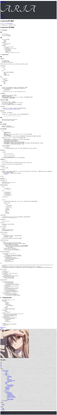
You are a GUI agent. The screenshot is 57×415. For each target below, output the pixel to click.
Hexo (2, 414)
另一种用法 (5, 174)
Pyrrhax (2, 2)
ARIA (9, 414)
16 (0, 366)
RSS (1, 367)
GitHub (3, 408)
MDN (3, 409)
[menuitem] (29, 14)
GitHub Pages (4, 413)
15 (0, 364)
